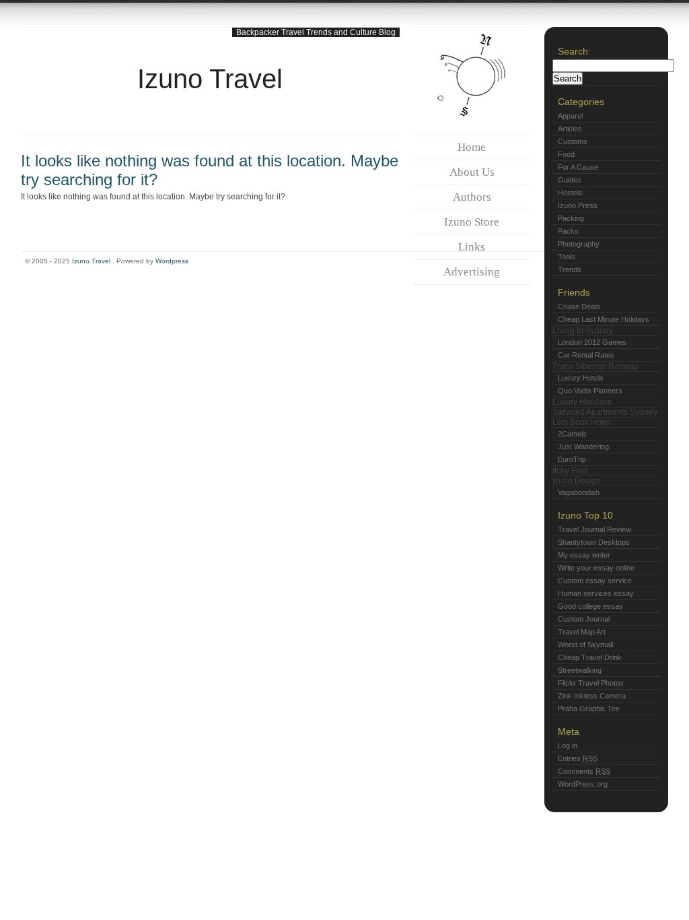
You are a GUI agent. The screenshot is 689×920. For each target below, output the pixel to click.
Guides (569, 180)
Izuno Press (577, 205)
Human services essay (596, 593)
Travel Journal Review (594, 529)
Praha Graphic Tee (589, 708)
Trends (569, 269)
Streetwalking (580, 670)
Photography (579, 244)
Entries (577, 758)
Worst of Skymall (585, 644)
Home (472, 147)
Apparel (570, 116)
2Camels (572, 434)
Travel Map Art (582, 632)
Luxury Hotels (581, 378)
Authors (472, 197)
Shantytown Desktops (594, 542)
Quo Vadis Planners (590, 391)
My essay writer (584, 555)
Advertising (471, 271)
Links (471, 246)
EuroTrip (572, 459)
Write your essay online (596, 568)
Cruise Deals (579, 306)
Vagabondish (579, 492)
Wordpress (171, 261)
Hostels (570, 193)
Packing (571, 218)
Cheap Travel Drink (590, 657)
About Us (472, 172)
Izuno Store (471, 222)
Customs (572, 141)
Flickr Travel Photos (591, 683)
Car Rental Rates (586, 355)
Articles (570, 129)
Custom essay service (595, 581)
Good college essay (590, 606)
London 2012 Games (592, 342)
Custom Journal (584, 619)
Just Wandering (583, 446)
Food (566, 154)
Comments (584, 771)
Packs (568, 231)
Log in (567, 746)
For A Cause (578, 167)
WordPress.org (583, 784)
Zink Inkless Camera (592, 696)
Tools (566, 257)
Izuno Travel (210, 79)
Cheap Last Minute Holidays (603, 319)
